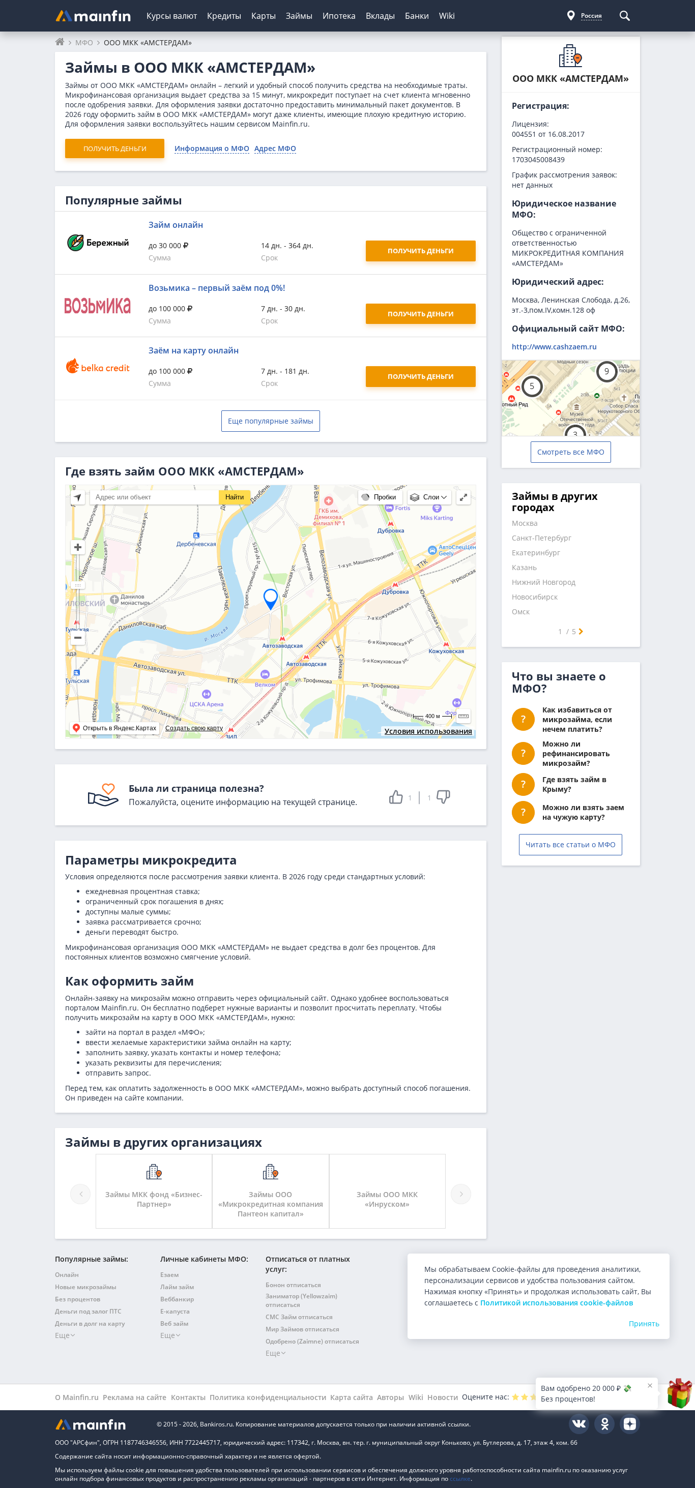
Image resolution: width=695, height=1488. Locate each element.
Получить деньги (115, 148)
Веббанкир (177, 1299)
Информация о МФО (212, 148)
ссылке (460, 1478)
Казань (524, 567)
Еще (62, 1335)
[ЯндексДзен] (630, 1424)
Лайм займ (177, 1287)
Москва (525, 523)
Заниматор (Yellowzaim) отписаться (301, 1300)
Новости (442, 1397)
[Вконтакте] (579, 1424)
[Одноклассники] (604, 1424)
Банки (417, 15)
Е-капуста (175, 1311)
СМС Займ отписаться (299, 1317)
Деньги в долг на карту (90, 1323)
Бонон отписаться (293, 1285)
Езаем (169, 1274)
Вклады (380, 15)
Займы (299, 15)
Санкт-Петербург (541, 538)
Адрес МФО (275, 148)
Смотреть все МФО (570, 452)
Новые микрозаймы (86, 1287)
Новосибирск (535, 597)
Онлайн (67, 1274)
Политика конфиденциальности (268, 1397)
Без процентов (77, 1299)
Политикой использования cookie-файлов (556, 1302)
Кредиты (224, 15)
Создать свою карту (194, 728)
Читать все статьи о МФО (571, 844)
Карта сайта (351, 1397)
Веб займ (174, 1323)
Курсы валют (172, 15)
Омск (521, 611)
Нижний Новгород (543, 582)
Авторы (390, 1397)
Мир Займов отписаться (302, 1329)
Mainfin (101, 1424)
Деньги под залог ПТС (88, 1311)
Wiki (447, 15)
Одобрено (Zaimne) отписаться (312, 1341)
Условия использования (428, 731)
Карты (263, 15)
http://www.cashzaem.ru (554, 346)
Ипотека (339, 15)
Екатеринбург (536, 552)
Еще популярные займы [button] (270, 421)
